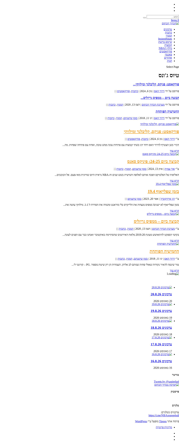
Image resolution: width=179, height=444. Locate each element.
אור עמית (170, 168)
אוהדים (168, 57)
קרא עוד (174, 150)
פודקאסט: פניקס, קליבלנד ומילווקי (151, 131)
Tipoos (163, 421)
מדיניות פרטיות (164, 427)
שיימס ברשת (165, 41)
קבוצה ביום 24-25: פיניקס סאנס (153, 161)
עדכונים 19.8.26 (161, 311)
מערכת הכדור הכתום (153, 104)
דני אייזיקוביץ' (167, 198)
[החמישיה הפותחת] (168, 243)
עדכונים (168, 29)
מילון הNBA (165, 48)
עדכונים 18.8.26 (161, 327)
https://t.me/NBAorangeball (164, 415)
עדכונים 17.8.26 (161, 344)
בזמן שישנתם (130, 118)
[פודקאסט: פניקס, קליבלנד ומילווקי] (159, 124)
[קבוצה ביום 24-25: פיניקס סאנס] (160, 153)
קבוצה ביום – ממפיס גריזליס (156, 221)
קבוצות (168, 45)
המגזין (169, 35)
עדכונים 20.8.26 (161, 294)
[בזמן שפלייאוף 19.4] (167, 183)
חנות (169, 60)
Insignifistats (165, 38)
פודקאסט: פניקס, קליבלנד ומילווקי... (156, 84)
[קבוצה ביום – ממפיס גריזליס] (163, 213)
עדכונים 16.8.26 (161, 361)
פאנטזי (168, 54)
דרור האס (159, 91)
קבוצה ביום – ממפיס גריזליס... (160, 98)
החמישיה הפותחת (167, 111)
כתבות (168, 32)
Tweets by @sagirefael (166, 381)
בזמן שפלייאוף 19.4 (163, 191)
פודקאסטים (165, 51)
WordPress (141, 421)
